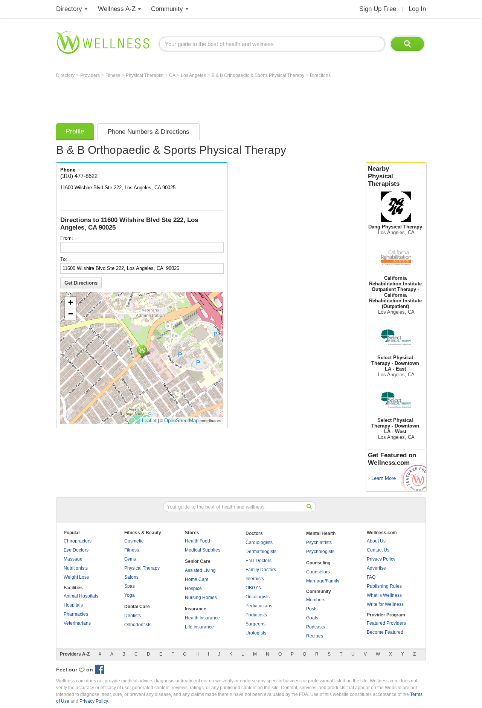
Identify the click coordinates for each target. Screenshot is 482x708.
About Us (376, 541)
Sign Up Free (377, 8)
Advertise (376, 568)
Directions (320, 75)
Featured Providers (386, 623)
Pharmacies (76, 614)
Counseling (318, 562)
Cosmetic (133, 541)
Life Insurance (199, 627)
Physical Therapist (145, 75)
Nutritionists (76, 568)
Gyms (130, 559)
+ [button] (70, 302)
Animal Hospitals (81, 596)
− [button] (70, 314)
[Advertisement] (193, 99)
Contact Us (378, 550)
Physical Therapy (142, 568)
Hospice (193, 588)
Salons (131, 577)
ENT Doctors (259, 560)
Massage (73, 559)
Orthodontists (137, 624)
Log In (417, 8)
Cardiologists (259, 542)
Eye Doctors (76, 550)
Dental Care (137, 606)
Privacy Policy (381, 559)
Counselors (318, 572)
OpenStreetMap (181, 420)
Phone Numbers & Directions (148, 131)
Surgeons (255, 624)
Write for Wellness (385, 604)
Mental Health (321, 533)
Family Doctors (261, 569)
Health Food (197, 541)
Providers (90, 75)
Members (315, 599)
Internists (255, 578)
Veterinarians (77, 623)
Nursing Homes (201, 597)
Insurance (195, 608)
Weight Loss (76, 577)
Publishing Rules (384, 586)
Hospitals (73, 605)
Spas (129, 586)
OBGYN (254, 587)
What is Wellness (384, 595)
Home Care (197, 579)
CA (172, 75)
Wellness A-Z (117, 8)
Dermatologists (261, 551)
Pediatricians (259, 605)
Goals (312, 618)
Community (167, 8)
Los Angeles (194, 75)
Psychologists (320, 551)
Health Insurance (202, 618)
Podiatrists (256, 615)
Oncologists (258, 596)
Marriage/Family (322, 581)
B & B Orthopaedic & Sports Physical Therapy (258, 75)
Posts (311, 608)
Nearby (384, 176)
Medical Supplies (202, 550)
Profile (75, 131)
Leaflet (149, 420)
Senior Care (197, 561)
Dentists (132, 615)
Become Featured (385, 632)
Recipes (314, 636)
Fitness (113, 75)
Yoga (129, 595)
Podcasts (315, 627)
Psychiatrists (319, 542)
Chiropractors (78, 541)
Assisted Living (200, 570)
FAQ (371, 577)
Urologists (256, 633)
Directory (69, 8)
